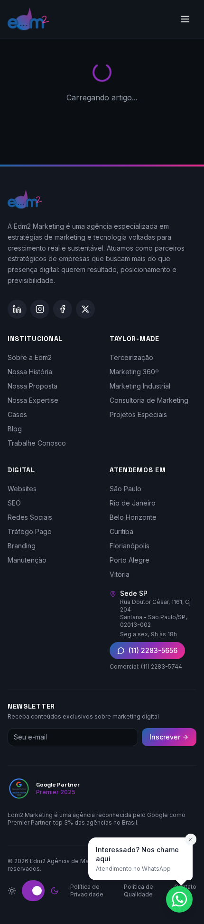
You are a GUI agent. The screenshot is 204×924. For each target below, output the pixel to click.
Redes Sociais (30, 517)
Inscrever (164, 737)
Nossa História (30, 372)
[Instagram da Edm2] (39, 309)
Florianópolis (129, 546)
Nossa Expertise (33, 400)
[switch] (33, 890)
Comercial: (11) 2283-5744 (146, 666)
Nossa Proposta (32, 386)
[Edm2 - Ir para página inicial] (28, 19)
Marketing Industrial (140, 386)
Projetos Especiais (138, 414)
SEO (14, 503)
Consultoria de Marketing (149, 400)
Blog (15, 429)
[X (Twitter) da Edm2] (85, 309)
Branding (22, 546)
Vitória (120, 574)
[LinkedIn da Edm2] (17, 309)
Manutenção (27, 560)
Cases (17, 414)
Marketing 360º (134, 372)
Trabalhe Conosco (37, 443)
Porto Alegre (129, 560)
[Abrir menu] (185, 19)
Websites (22, 489)
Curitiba (121, 531)
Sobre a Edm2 (30, 357)
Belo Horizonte (133, 517)
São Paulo (125, 489)
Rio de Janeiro (133, 503)
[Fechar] (190, 839)
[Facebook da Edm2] (62, 309)
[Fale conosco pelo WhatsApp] (179, 899)
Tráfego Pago (30, 531)
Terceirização (131, 357)
